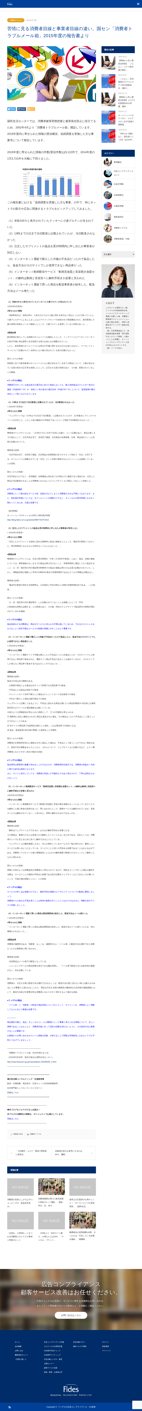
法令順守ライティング (52, 1355)
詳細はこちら (13, 1092)
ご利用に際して (20, 1359)
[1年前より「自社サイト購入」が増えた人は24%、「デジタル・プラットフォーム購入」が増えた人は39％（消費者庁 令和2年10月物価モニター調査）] (51, 1220)
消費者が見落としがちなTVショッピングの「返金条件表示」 (20, 1203)
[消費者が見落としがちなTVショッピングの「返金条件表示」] (20, 1187)
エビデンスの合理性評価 (53, 1346)
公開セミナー (49, 1364)
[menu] (138, 4)
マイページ (106, 1351)
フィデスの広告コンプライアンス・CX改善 (77, 1407)
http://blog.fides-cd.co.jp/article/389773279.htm (27, 520)
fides (21, 1134)
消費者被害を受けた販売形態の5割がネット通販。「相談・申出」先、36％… (51, 1202)
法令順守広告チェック (52, 1351)
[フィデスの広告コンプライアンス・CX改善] (23, 3)
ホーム (17, 1342)
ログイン (105, 1342)
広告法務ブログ (79, 1342)
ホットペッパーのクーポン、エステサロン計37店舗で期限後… (126, 120)
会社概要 (18, 1346)
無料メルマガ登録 (79, 1346)
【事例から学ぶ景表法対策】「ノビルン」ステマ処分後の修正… (126, 65)
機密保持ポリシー (21, 1355)
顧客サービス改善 (50, 1368)
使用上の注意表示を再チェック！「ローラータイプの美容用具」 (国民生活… (82, 1203)
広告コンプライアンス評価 (54, 1342)
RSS (9, 1407)
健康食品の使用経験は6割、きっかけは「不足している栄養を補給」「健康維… (82, 1235)
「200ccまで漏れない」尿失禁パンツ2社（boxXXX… (126, 136)
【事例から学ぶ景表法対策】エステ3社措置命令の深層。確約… (126, 101)
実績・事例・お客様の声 (53, 1372)
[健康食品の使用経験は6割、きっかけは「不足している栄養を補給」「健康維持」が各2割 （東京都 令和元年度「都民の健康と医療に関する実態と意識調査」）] (82, 1220)
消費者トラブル (16, 20)
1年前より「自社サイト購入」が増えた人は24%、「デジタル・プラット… (51, 1236)
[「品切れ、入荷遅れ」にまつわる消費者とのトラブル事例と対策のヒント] (20, 1220)
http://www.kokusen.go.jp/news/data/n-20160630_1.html (31, 1062)
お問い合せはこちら (71, 1315)
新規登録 (105, 1346)
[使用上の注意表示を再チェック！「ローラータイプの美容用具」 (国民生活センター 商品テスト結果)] (82, 1187)
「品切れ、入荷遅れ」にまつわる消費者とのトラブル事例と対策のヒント (19, 1236)
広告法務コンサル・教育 (53, 1359)
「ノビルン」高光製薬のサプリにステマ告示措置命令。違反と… (126, 83)
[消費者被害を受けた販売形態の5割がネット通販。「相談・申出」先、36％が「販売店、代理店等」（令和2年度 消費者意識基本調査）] (51, 1186)
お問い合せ (19, 1351)
